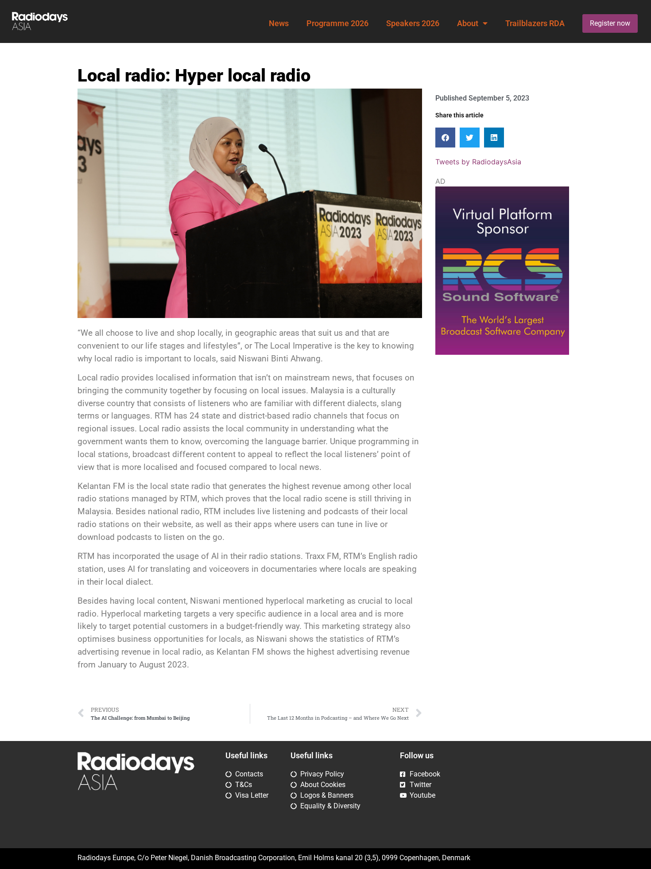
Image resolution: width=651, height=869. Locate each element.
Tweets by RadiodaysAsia (478, 161)
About (467, 23)
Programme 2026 (337, 23)
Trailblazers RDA (535, 23)
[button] (445, 137)
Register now (610, 23)
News (279, 23)
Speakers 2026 (412, 23)
